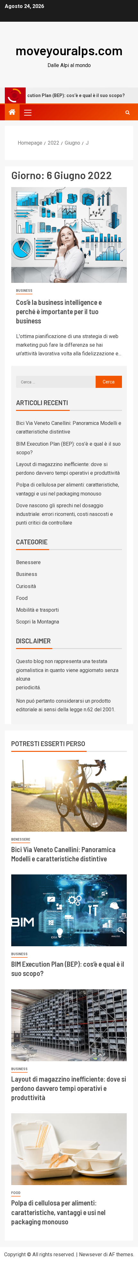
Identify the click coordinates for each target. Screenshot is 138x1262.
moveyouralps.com (69, 50)
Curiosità (26, 586)
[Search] (128, 112)
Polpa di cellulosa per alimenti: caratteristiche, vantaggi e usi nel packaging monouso (58, 1212)
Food (22, 598)
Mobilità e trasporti (37, 610)
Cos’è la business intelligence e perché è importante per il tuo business (59, 311)
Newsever (90, 1254)
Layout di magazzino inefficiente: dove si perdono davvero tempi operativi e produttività (68, 1088)
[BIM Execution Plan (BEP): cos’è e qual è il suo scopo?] (69, 910)
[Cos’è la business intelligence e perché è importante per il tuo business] (69, 235)
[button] (27, 112)
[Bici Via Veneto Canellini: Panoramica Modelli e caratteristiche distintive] (69, 796)
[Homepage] (12, 112)
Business (24, 290)
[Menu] (27, 112)
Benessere (28, 562)
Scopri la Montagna (37, 622)
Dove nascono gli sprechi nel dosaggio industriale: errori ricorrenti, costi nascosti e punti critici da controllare (64, 514)
